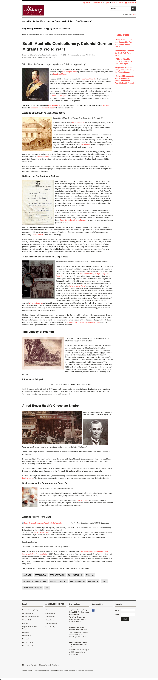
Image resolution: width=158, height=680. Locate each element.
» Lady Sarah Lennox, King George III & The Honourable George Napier (123, 43)
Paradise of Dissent (60, 74)
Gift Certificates (97, 2)
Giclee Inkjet (26, 620)
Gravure (25, 623)
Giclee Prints (67, 21)
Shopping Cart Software (76, 670)
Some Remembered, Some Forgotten (73, 220)
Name (117, 610)
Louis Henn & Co (78, 123)
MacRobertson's (43, 156)
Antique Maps (39, 21)
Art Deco (37, 532)
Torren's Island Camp (77, 286)
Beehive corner (27, 478)
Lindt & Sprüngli (82, 500)
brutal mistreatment (36, 303)
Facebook (93, 610)
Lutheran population (69, 71)
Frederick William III (88, 79)
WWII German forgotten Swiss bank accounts (83, 322)
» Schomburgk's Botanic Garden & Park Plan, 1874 (124, 52)
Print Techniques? (84, 21)
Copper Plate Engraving (30, 610)
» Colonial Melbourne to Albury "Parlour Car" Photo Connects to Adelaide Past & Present (124, 79)
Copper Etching (27, 642)
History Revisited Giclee (30, 616)
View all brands (27, 646)
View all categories (52, 627)
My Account (86, 2)
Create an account (117, 2)
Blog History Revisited (35, 34)
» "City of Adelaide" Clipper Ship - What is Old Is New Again (123, 61)
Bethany (105, 105)
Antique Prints (53, 21)
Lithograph (25, 639)
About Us (26, 21)
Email (117, 614)
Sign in (107, 2)
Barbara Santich (37, 234)
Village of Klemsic (54, 105)
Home (24, 34)
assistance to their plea (58, 96)
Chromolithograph (28, 613)
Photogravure (26, 635)
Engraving (25, 632)
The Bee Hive (85, 144)
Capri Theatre (45, 532)
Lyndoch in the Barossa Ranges (42, 108)
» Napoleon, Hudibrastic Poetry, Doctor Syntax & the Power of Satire (124, 69)
